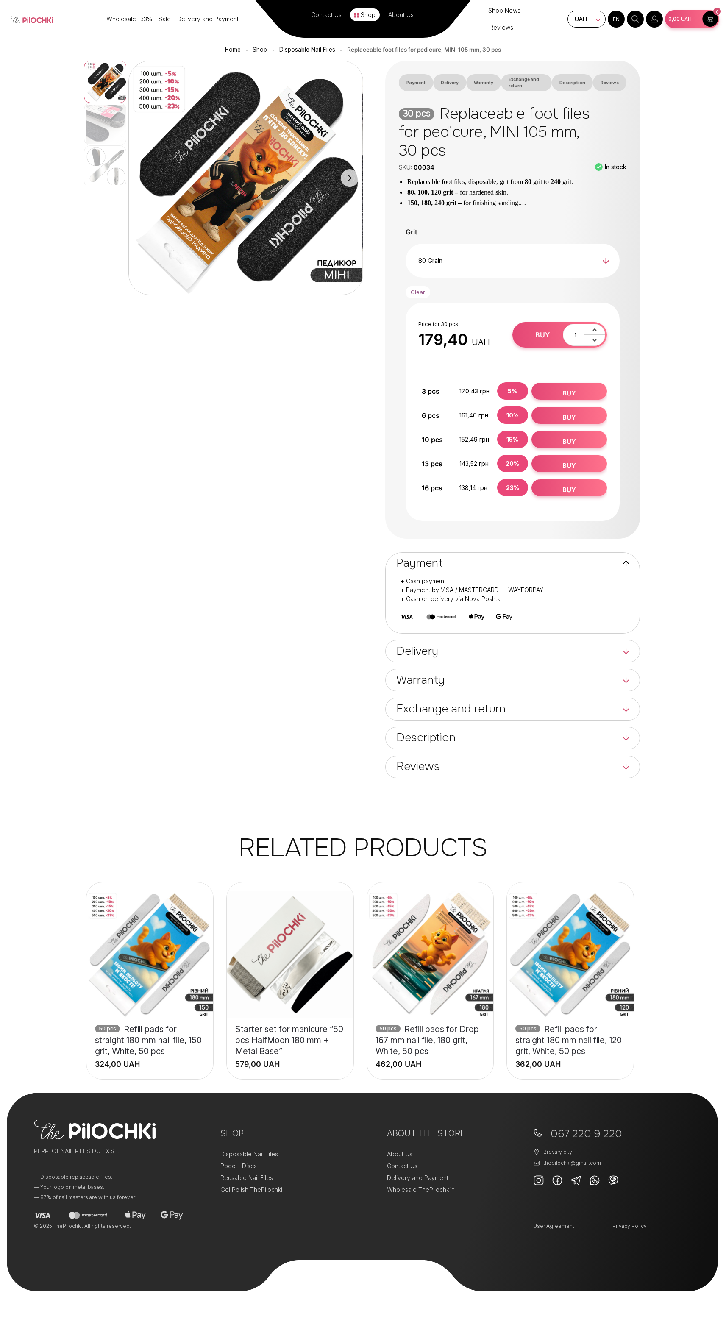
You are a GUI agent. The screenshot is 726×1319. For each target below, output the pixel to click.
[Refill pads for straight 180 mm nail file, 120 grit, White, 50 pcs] (570, 954)
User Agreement (553, 1226)
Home (233, 49)
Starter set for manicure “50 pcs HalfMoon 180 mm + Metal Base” (289, 1040)
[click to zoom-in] (245, 178)
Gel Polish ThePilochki (251, 1189)
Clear (418, 292)
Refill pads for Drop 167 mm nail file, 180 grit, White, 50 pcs (427, 1040)
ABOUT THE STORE (426, 1133)
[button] (692, 19)
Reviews (501, 27)
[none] (616, 19)
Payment (416, 82)
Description (572, 82)
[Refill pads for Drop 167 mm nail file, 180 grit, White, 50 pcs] (430, 954)
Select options (150, 1059)
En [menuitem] (616, 19)
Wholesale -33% (129, 18)
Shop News (504, 10)
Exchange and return (524, 82)
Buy (542, 335)
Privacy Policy (629, 1226)
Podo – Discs (238, 1165)
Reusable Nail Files (246, 1177)
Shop (368, 14)
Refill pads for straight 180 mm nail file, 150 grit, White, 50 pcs (148, 1040)
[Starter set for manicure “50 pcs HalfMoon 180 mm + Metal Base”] (290, 954)
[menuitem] (616, 19)
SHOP (232, 1133)
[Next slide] (350, 178)
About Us (401, 14)
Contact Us (326, 14)
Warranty (483, 82)
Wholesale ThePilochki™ (420, 1189)
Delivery (450, 82)
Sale (165, 18)
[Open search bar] (635, 19)
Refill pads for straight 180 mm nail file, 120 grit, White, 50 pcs (568, 1040)
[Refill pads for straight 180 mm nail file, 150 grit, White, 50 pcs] (149, 954)
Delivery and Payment (208, 18)
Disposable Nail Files (307, 49)
